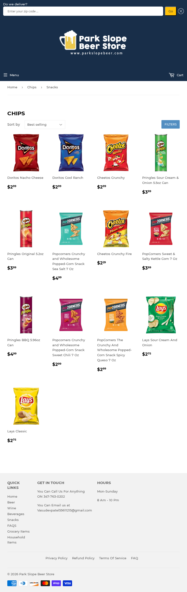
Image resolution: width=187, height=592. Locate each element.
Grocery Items (18, 531)
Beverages (15, 514)
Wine (11, 508)
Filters (171, 124)
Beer (11, 502)
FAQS (11, 525)
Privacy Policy (56, 558)
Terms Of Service (112, 558)
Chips (32, 87)
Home (12, 87)
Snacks (13, 520)
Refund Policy (83, 558)
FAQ (134, 558)
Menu (14, 75)
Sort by (13, 124)
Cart (179, 75)
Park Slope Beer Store (36, 574)
